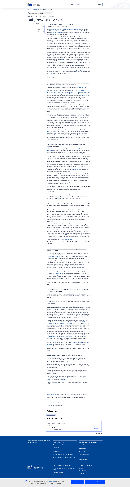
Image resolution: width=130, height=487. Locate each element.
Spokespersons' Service (59, 442)
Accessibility (82, 444)
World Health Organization (53, 30)
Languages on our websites (85, 465)
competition (71, 377)
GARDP (63, 59)
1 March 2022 (84, 267)
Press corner (36, 9)
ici (79, 134)
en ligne (69, 194)
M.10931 (64, 379)
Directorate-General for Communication (88, 442)
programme (49, 131)
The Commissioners (84, 454)
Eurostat (49, 405)
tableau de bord (84, 95)
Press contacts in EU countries (60, 444)
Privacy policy (82, 470)
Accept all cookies (78, 482)
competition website (78, 342)
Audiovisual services (84, 457)
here (76, 280)
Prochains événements (52, 402)
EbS (55, 133)
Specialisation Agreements (53, 256)
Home (28, 9)
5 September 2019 (59, 273)
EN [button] (72, 4)
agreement (82, 70)
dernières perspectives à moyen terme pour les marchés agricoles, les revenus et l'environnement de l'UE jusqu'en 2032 (68, 92)
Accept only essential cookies (94, 482)
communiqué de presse (67, 239)
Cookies (81, 468)
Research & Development (80, 255)
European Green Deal (68, 336)
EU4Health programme (56, 32)
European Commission (84, 451)
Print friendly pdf (40, 31)
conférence (66, 129)
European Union (83, 459)
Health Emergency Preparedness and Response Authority (66, 29)
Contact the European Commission (61, 465)
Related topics (40, 29)
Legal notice (82, 473)
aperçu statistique (75, 169)
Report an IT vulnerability (59, 474)
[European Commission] (35, 4)
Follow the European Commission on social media (63, 469)
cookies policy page (51, 481)
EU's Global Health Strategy (70, 70)
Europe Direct (56, 447)
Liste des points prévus (52, 394)
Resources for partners (58, 472)
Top (43, 26)
